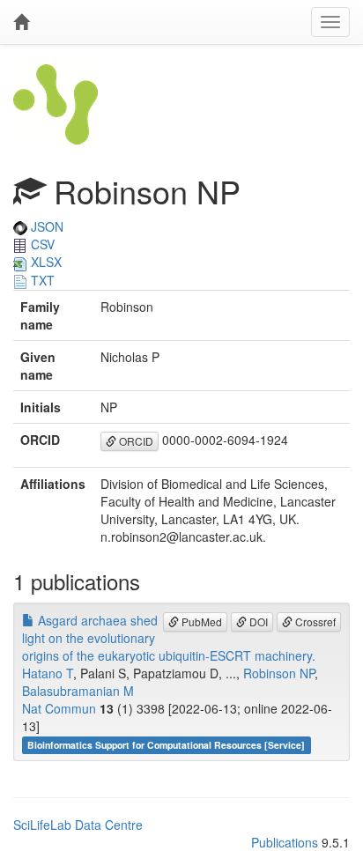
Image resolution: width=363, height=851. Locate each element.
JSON (45, 226)
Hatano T (47, 673)
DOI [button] (257, 621)
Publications (284, 842)
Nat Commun (59, 708)
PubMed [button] (200, 621)
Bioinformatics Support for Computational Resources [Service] (166, 744)
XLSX (44, 261)
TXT (41, 280)
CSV (41, 244)
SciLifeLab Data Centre (78, 824)
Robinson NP (279, 673)
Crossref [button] (314, 621)
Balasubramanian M (78, 690)
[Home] (21, 22)
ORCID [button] (134, 440)
